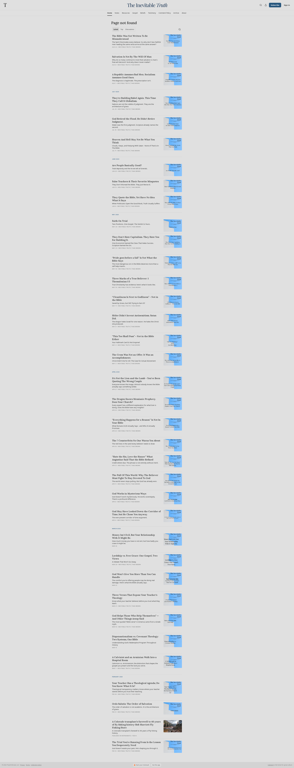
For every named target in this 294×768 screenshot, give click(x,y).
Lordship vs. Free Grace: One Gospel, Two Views (134, 557)
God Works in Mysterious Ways (129, 493)
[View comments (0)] (129, 153)
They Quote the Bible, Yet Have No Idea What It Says (133, 199)
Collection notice (36, 765)
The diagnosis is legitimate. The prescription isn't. (131, 80)
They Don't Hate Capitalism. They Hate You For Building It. (135, 238)
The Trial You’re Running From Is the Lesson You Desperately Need (136, 744)
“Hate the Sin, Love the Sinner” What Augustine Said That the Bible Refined (132, 458)
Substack (271, 765)
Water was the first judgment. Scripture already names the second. (135, 126)
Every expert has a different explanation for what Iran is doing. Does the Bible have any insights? (134, 406)
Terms (28, 765)
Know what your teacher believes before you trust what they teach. (136, 602)
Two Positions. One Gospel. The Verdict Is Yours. (131, 224)
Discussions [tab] (129, 29)
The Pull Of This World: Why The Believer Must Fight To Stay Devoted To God (135, 476)
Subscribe (275, 5)
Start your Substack (142, 765)
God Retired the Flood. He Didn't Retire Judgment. (133, 120)
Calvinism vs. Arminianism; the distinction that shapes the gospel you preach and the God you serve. (135, 664)
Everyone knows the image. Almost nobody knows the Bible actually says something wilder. (136, 385)
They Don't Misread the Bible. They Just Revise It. (131, 184)
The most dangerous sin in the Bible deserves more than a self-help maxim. (135, 265)
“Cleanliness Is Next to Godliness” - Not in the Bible (135, 298)
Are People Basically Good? (127, 165)
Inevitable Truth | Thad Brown (129, 47)
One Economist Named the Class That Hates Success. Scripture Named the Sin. (133, 244)
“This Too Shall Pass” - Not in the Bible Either (133, 338)
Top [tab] (121, 29)
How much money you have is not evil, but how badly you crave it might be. (135, 542)
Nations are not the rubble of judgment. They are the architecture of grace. (133, 105)
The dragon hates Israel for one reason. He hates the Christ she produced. (135, 322)
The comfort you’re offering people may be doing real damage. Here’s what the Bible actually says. (133, 581)
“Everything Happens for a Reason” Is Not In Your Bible (136, 421)
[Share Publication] (265, 5)
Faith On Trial (120, 221)
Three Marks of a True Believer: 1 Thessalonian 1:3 (130, 280)
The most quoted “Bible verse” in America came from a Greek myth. (136, 623)
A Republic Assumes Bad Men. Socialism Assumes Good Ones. (133, 76)
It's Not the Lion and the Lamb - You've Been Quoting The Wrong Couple (136, 380)
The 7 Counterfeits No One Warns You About (136, 440)
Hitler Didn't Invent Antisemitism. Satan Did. (134, 317)
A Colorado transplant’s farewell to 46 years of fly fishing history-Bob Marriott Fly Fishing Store (136, 724)
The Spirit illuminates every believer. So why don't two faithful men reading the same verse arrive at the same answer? (136, 43)
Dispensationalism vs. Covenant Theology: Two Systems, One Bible (135, 638)
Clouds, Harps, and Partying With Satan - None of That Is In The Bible (135, 146)
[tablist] (123, 29)
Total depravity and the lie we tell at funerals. (129, 168)
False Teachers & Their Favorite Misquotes (135, 181)
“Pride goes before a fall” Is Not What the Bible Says (134, 259)
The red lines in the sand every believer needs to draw (133, 444)
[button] (109, 13)
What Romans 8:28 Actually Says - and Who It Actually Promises (133, 427)
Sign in (287, 5)
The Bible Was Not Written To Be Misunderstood (130, 37)
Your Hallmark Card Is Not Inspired (126, 342)
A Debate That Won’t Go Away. (124, 562)
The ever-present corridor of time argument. (129, 517)
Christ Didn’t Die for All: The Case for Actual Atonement (134, 361)
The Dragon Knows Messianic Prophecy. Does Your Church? (134, 400)
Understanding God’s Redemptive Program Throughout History (134, 643)
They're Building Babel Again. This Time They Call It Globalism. (134, 99)
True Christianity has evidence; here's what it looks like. (133, 284)
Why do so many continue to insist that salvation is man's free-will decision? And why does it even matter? (134, 61)
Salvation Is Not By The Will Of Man (132, 56)
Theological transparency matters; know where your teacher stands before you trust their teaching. (136, 690)
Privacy (22, 765)
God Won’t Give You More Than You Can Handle (134, 576)
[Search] (260, 5)
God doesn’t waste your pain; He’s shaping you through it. (135, 748)
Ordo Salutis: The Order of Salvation (132, 703)
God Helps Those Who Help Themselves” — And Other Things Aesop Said (135, 617)
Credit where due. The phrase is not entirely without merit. (135, 463)
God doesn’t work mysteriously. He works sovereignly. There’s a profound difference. (133, 498)
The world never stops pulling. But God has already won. (134, 481)
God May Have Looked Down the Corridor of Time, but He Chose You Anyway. (136, 513)
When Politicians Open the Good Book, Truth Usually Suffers (136, 203)
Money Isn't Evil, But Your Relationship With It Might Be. (133, 536)
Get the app (156, 765)
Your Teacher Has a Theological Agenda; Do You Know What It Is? (135, 684)
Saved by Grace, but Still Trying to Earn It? (128, 303)
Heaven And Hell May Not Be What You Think (133, 141)
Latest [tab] (115, 29)
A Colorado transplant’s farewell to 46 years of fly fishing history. (134, 732)
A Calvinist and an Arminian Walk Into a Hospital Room (134, 659)
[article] (147, 43)
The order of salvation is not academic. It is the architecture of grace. (135, 708)
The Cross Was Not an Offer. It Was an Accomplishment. (132, 356)
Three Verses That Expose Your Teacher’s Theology (134, 596)
